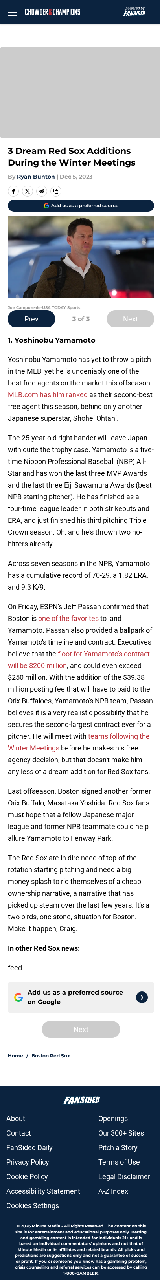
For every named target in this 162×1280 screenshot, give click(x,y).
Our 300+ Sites (121, 1133)
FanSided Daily (29, 1147)
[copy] (55, 191)
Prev (31, 319)
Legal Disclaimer (124, 1176)
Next (130, 319)
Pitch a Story (118, 1147)
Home (15, 1056)
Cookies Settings (32, 1205)
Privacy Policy (27, 1162)
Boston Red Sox (50, 1056)
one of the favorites (68, 618)
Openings (113, 1118)
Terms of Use (119, 1162)
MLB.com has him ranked (48, 395)
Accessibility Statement (43, 1191)
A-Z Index (113, 1191)
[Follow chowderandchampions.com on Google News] (142, 997)
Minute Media (46, 1226)
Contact (18, 1133)
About (15, 1118)
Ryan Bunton (36, 176)
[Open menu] (12, 11)
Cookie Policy (27, 1176)
